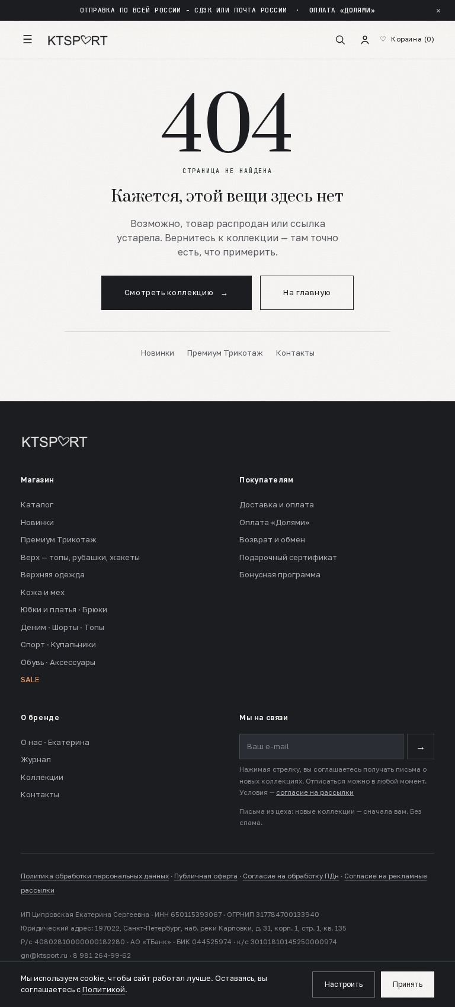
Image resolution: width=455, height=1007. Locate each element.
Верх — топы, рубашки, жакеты (80, 557)
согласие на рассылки (315, 792)
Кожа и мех (43, 592)
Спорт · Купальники (58, 644)
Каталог (37, 504)
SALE (30, 679)
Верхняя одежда (53, 574)
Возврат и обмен (272, 539)
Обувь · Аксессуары (58, 662)
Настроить (344, 984)
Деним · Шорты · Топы (62, 627)
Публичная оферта (206, 876)
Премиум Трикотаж (225, 352)
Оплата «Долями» (274, 522)
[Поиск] (340, 40)
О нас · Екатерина (55, 742)
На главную (307, 292)
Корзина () (412, 39)
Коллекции (42, 777)
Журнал (36, 759)
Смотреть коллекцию (176, 292)
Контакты (295, 352)
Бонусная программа (280, 574)
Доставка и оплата (276, 504)
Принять (407, 984)
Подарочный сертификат (288, 557)
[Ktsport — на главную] (77, 40)
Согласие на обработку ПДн (291, 876)
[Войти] (365, 40)
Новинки (157, 352)
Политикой (103, 989)
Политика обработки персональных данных (95, 876)
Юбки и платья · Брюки (64, 609)
